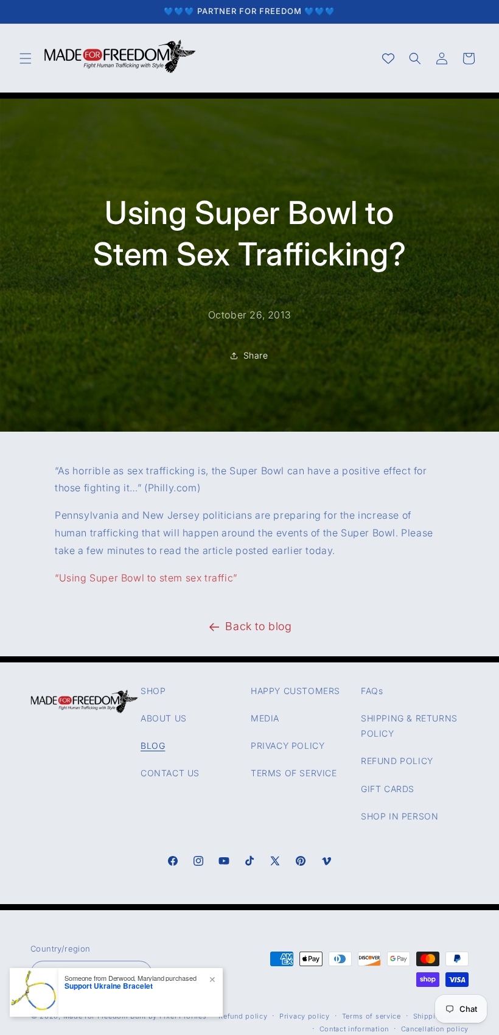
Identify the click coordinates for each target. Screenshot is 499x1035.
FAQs (372, 691)
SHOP (153, 691)
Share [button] (255, 356)
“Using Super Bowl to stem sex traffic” (146, 578)
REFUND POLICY (397, 761)
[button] (25, 58)
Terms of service (371, 1016)
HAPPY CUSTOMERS (295, 691)
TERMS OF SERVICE (294, 773)
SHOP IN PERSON (399, 816)
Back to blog (258, 626)
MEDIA (265, 718)
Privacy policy (304, 1016)
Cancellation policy (435, 1029)
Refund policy (242, 1016)
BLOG (153, 745)
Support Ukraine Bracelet (109, 985)
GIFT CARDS (387, 789)
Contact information (354, 1029)
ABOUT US (164, 718)
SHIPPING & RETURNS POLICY (409, 726)
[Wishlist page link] (388, 58)
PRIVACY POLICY (287, 745)
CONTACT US (170, 773)
